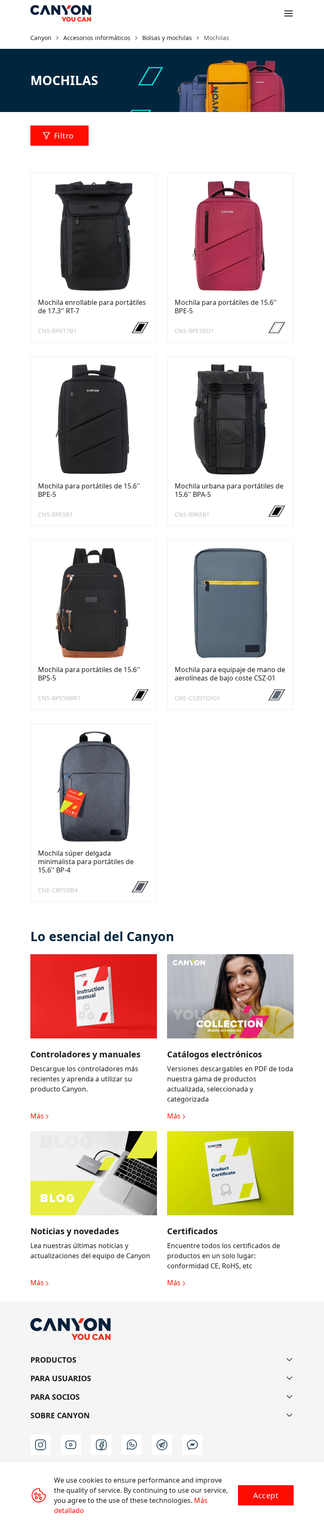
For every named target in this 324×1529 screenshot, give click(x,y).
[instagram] (40, 1445)
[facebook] (101, 1445)
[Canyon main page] (60, 13)
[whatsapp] (132, 1445)
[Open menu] (289, 13)
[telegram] (162, 1445)
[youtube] (71, 1445)
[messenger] (192, 1445)
